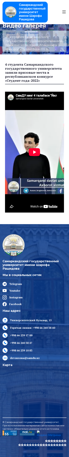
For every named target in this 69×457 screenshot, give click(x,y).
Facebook (15, 304)
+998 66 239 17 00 (21, 335)
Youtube (14, 290)
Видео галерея (29, 33)
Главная (10, 33)
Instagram (16, 297)
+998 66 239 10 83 (21, 350)
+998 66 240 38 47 (21, 343)
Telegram (15, 284)
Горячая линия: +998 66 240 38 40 (32, 328)
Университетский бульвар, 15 (31, 320)
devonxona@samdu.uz (25, 358)
